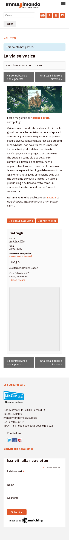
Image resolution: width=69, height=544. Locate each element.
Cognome (12, 497)
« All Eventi (10, 38)
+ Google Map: (17, 279)
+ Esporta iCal (47, 221)
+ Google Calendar (21, 221)
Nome (10, 484)
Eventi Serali (16, 256)
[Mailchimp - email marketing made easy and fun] (26, 523)
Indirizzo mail (16, 471)
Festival (28, 256)
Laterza (51, 197)
